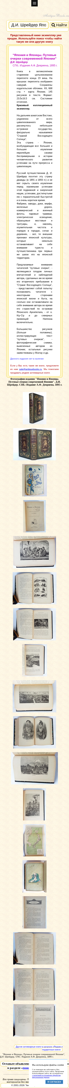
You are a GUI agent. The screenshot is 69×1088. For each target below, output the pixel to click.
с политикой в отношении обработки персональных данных (46, 1076)
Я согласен (54, 1082)
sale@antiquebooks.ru (30, 369)
